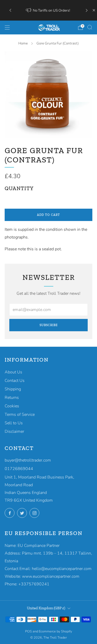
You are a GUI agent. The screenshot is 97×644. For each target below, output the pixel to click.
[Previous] (10, 10)
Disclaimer (14, 431)
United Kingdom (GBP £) (46, 608)
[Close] (94, 10)
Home (23, 43)
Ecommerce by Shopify (55, 631)
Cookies (12, 406)
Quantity (19, 188)
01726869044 (19, 469)
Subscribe (49, 325)
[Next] (87, 10)
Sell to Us (14, 423)
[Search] (89, 27)
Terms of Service (20, 414)
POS (28, 631)
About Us (13, 372)
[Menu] (7, 27)
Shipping (13, 389)
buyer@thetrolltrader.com (28, 460)
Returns (12, 397)
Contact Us (15, 380)
